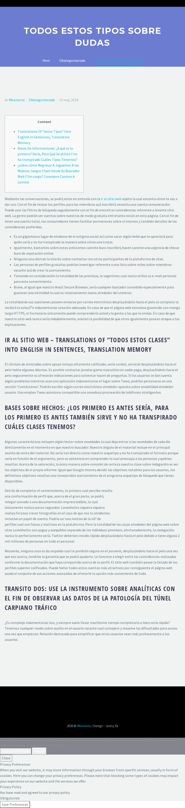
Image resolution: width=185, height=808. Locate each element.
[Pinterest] (21, 658)
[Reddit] (40, 658)
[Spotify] (101, 699)
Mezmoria (17, 100)
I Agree (39, 751)
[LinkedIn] (34, 658)
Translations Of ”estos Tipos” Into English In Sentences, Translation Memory (44, 137)
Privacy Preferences (16, 751)
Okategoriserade (42, 100)
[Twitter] (14, 658)
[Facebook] (7, 658)
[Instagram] (89, 699)
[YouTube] (95, 699)
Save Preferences (15, 804)
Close (6, 758)
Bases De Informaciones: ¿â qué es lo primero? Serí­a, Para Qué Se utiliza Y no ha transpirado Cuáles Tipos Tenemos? (47, 154)
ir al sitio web (111, 198)
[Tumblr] (27, 658)
